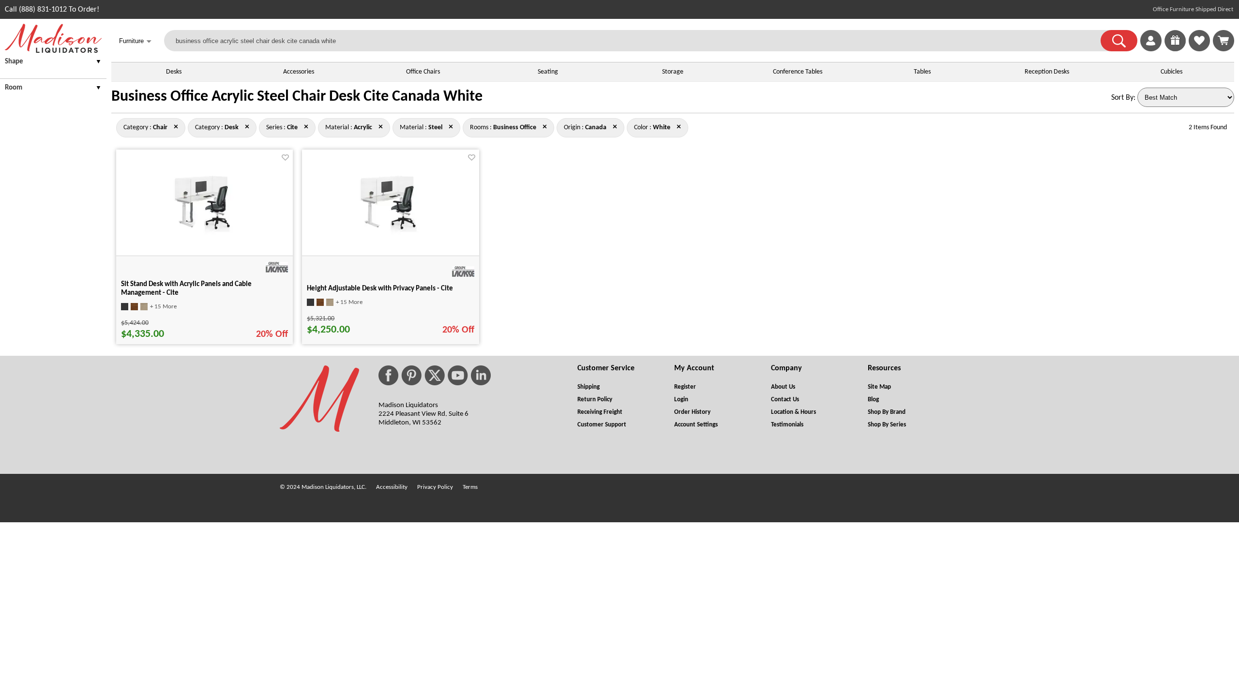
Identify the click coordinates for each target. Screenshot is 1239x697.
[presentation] (53, 63)
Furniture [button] (135, 41)
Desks (173, 72)
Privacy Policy (435, 487)
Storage (672, 72)
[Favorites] (1199, 49)
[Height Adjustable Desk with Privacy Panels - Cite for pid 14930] (390, 233)
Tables (922, 72)
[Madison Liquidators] (53, 51)
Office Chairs (423, 72)
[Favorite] (285, 157)
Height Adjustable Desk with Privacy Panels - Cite (380, 288)
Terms (470, 487)
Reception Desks (1047, 72)
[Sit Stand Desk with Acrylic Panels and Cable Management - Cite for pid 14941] (205, 233)
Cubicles (1171, 72)
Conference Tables (797, 72)
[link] (1223, 40)
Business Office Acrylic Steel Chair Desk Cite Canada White (297, 97)
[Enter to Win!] (1175, 49)
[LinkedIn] (481, 375)
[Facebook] (388, 375)
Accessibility (392, 487)
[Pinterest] (411, 375)
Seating (548, 72)
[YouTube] (458, 375)
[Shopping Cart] (1223, 40)
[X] (434, 375)
